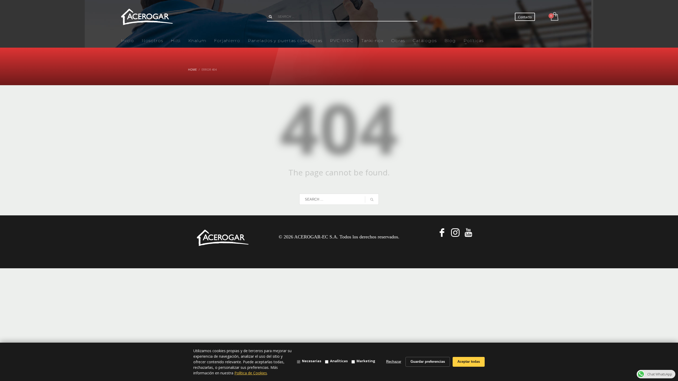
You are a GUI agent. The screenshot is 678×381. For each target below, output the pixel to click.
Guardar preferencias (428, 362)
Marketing (365, 361)
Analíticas (339, 361)
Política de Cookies (250, 372)
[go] (270, 17)
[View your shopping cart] (554, 17)
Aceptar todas (468, 362)
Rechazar (393, 362)
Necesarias (311, 361)
